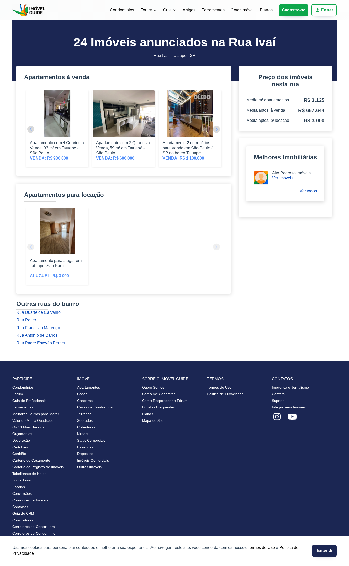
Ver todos (308, 191)
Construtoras (22, 520)
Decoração (21, 440)
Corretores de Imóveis (30, 500)
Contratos (20, 507)
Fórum (146, 10)
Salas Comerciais (91, 440)
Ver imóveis (282, 178)
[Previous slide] (30, 129)
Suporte (278, 401)
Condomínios (122, 10)
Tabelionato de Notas (29, 474)
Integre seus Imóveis (289, 407)
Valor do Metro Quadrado (32, 420)
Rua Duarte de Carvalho (38, 312)
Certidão (19, 454)
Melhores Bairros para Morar (35, 414)
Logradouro (21, 480)
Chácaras (85, 401)
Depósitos (85, 454)
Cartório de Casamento (31, 460)
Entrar (327, 10)
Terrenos (84, 414)
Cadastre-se (293, 10)
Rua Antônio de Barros (36, 335)
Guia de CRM (23, 513)
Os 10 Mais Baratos (28, 427)
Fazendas (85, 447)
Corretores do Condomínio (33, 533)
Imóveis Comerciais (93, 460)
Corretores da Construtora (33, 527)
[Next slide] (216, 129)
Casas (82, 394)
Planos (266, 10)
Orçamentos (22, 434)
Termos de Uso (261, 547)
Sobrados (85, 420)
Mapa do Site (153, 420)
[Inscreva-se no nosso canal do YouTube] (292, 417)
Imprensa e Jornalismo (290, 387)
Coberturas (86, 427)
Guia (167, 10)
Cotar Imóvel (242, 10)
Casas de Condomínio (95, 407)
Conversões (22, 493)
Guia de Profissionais (29, 401)
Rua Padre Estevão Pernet (40, 343)
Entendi (324, 550)
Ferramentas (213, 10)
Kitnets (82, 434)
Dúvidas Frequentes (158, 407)
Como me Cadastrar (158, 394)
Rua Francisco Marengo (38, 328)
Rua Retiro (26, 320)
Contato (278, 394)
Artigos (189, 10)
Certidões (20, 447)
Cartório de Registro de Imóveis (38, 467)
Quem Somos (153, 387)
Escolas (18, 487)
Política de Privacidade (225, 394)
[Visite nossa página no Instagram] (277, 417)
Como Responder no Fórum (165, 401)
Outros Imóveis (89, 467)
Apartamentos (88, 387)
